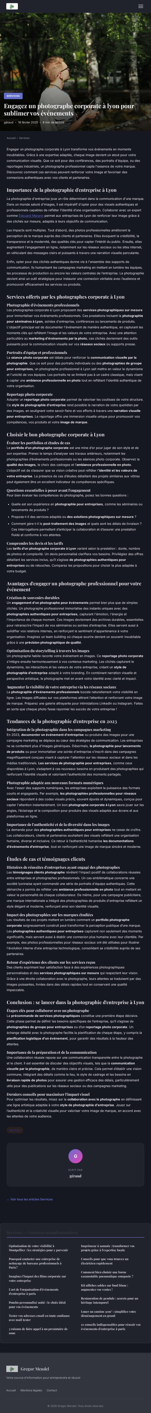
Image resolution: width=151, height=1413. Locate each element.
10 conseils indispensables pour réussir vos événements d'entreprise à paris (111, 1327)
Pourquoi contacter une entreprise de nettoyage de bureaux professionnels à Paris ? (35, 1263)
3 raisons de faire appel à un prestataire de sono (38, 1331)
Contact (52, 1390)
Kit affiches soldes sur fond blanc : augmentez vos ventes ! (104, 1287)
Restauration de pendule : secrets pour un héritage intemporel (109, 1300)
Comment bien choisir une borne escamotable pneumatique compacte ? (107, 1274)
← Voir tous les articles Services (30, 1199)
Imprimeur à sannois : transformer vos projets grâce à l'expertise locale (107, 1248)
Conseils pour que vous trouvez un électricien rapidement (104, 1261)
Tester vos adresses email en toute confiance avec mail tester (39, 1318)
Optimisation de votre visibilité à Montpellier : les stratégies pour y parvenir (38, 1248)
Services (13, 95)
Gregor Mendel (35, 1368)
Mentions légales (31, 1390)
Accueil (11, 138)
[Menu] (141, 6)
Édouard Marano (31, 216)
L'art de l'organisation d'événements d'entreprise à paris (33, 1291)
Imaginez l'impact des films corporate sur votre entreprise (37, 1278)
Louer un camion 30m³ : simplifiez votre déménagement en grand (108, 1314)
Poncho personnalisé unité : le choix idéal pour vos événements (37, 1304)
